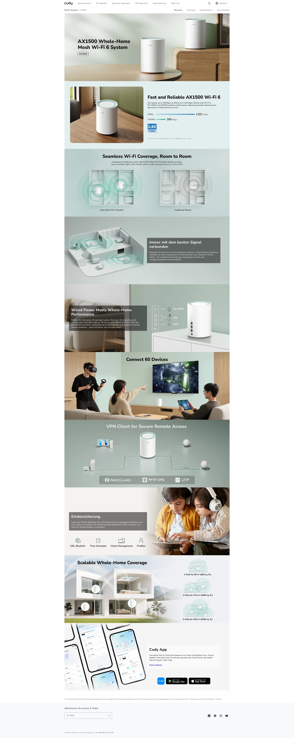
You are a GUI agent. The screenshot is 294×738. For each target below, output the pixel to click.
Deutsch (223, 3)
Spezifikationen (206, 10)
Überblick (178, 10)
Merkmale (191, 10)
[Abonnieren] (109, 715)
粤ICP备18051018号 (106, 733)
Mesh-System (71, 10)
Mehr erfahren (155, 665)
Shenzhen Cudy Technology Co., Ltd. (84, 733)
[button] (85, 3)
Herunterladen (223, 10)
